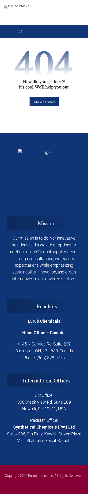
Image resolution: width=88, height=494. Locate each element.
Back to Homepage (44, 101)
